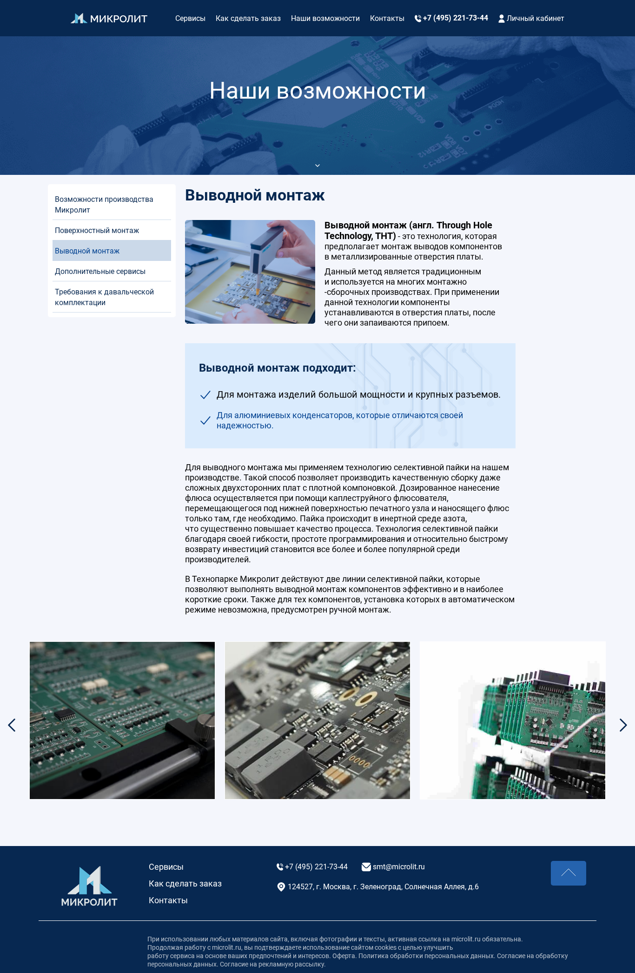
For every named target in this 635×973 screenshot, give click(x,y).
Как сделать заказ (248, 18)
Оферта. (345, 956)
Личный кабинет (534, 18)
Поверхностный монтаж (98, 230)
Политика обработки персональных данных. (427, 956)
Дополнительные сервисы (100, 271)
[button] (623, 725)
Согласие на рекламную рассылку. (272, 964)
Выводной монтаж (88, 251)
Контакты (387, 18)
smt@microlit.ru (398, 866)
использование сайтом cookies (350, 947)
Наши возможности (325, 18)
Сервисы (190, 18)
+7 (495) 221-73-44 (454, 17)
